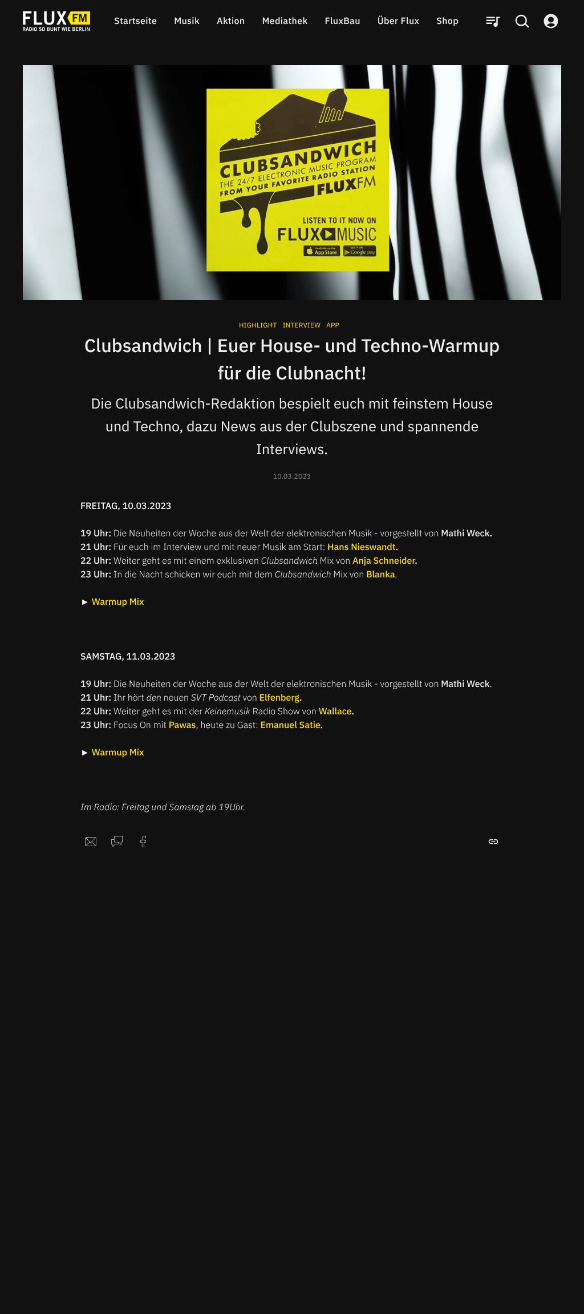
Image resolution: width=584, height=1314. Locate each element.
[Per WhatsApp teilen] (117, 841)
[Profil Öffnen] (551, 21)
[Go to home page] (56, 21)
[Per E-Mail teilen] (90, 841)
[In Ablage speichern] (493, 841)
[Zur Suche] (522, 21)
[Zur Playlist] (492, 21)
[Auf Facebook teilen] (143, 841)
